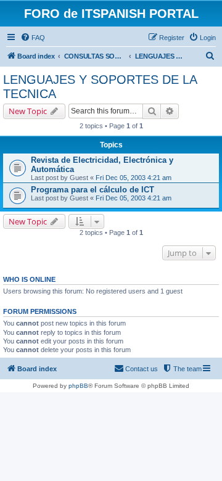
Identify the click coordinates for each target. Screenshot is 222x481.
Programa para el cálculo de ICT (92, 189)
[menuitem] (32, 37)
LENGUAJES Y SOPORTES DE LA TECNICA (100, 87)
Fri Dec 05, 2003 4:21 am (133, 177)
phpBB (78, 385)
